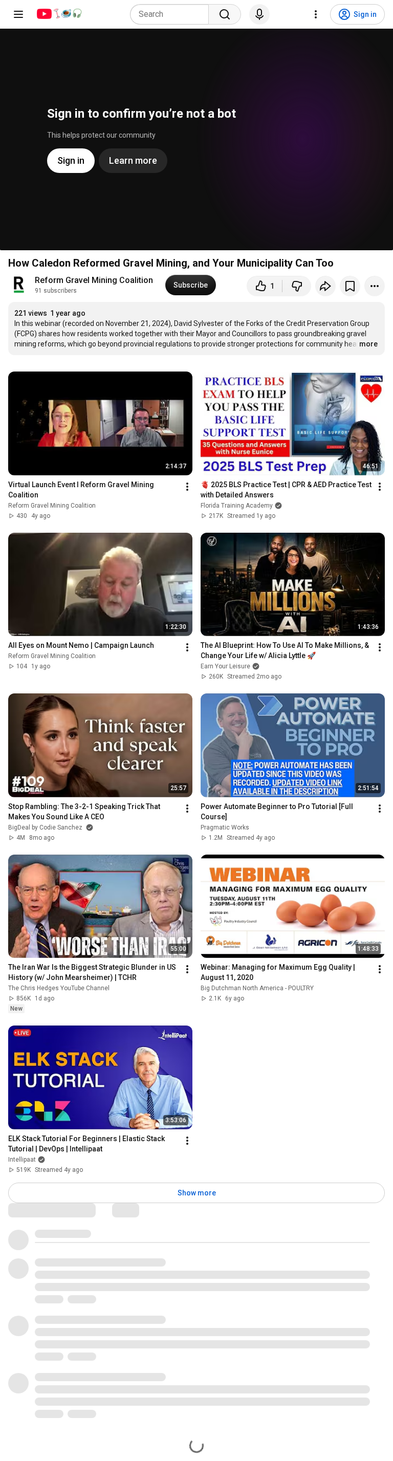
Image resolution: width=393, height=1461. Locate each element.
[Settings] (316, 14)
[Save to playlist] (350, 286)
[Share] (325, 286)
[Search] (224, 14)
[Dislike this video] (296, 286)
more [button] (368, 344)
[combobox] (172, 14)
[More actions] (374, 286)
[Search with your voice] (259, 14)
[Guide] (18, 14)
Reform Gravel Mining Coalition (94, 280)
